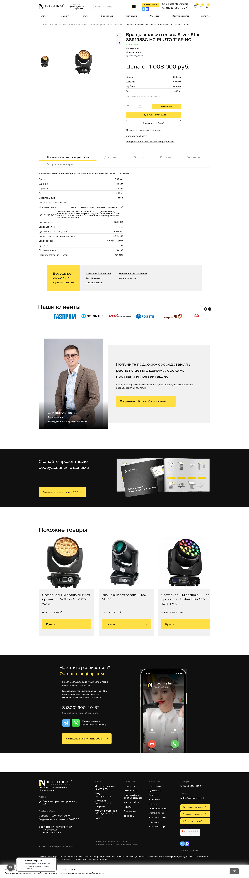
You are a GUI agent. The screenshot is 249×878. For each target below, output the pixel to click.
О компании (107, 16)
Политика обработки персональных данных (117, 844)
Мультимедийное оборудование (106, 812)
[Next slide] (44, 86)
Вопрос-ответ (157, 817)
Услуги (84, 16)
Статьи (153, 804)
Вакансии (130, 811)
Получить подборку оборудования (143, 401)
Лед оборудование (104, 795)
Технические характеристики (68, 157)
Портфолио (131, 16)
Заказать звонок (150, 5)
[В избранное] (119, 36)
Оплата (139, 157)
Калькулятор (157, 826)
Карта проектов (180, 16)
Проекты (129, 786)
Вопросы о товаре (60, 164)
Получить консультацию (153, 115)
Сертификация (93, 278)
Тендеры (129, 815)
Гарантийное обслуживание (133, 796)
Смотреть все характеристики (141, 96)
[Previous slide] (44, 37)
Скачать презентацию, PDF (60, 492)
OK (234, 871)
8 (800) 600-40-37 (80, 707)
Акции (128, 807)
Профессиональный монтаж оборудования (150, 141)
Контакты (205, 16)
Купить (50, 624)
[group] (88, 62)
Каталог (43, 16)
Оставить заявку (193, 807)
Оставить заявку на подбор (84, 738)
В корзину (166, 106)
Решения (64, 16)
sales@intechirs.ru (191, 798)
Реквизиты (130, 790)
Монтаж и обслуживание (98, 273)
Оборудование (158, 808)
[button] (205, 309)
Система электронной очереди (103, 803)
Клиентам (154, 16)
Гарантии (193, 157)
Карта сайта (131, 802)
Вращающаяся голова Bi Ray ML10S (124, 597)
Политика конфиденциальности (111, 842)
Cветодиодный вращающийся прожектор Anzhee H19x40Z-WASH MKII (185, 599)
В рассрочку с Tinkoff (153, 123)
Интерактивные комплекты (105, 787)
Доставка (111, 157)
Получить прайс (194, 821)
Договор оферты (189, 850)
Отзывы (165, 157)
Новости (154, 799)
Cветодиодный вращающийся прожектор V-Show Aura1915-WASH (66, 599)
